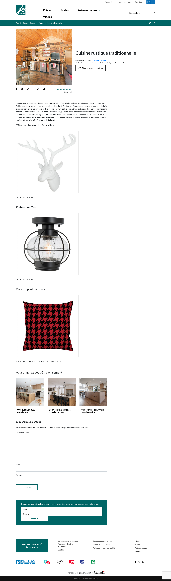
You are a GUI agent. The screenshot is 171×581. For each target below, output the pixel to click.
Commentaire (22, 432)
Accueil (18, 23)
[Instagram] (154, 23)
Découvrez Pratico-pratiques (66, 545)
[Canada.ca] (99, 572)
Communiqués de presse (102, 541)
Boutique (139, 2)
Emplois (61, 550)
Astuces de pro (87, 10)
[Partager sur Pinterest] (28, 89)
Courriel (20, 475)
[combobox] (140, 12)
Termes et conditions (101, 544)
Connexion (109, 2)
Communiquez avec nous (68, 541)
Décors (25, 23)
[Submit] (153, 12)
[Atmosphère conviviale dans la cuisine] (93, 392)
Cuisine (32, 23)
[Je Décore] (27, 10)
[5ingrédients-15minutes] (47, 562)
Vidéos (47, 17)
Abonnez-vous (125, 2)
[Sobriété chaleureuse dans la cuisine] (62, 392)
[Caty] (60, 562)
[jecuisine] (71, 562)
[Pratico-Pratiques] (27, 562)
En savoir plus (32, 545)
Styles (65, 10)
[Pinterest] (150, 23)
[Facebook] (146, 23)
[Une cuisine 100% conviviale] (30, 392)
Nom (19, 464)
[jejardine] (93, 562)
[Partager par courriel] (44, 89)
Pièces (47, 10)
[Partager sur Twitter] (22, 89)
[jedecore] (82, 562)
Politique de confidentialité (104, 548)
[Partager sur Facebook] (16, 89)
